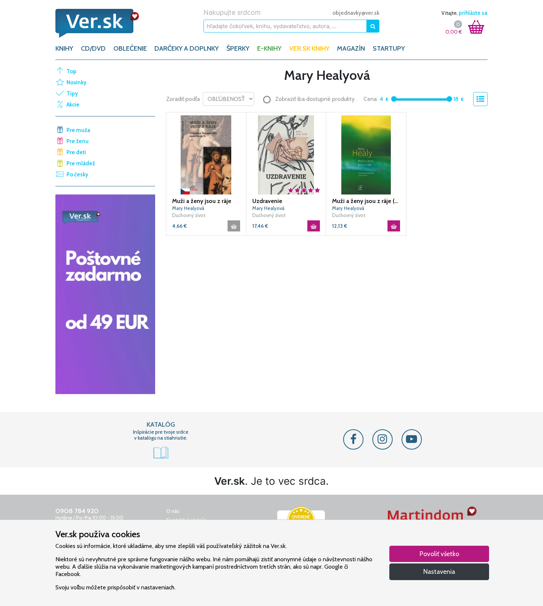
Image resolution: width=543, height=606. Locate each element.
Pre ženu (77, 141)
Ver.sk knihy (309, 48)
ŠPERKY (237, 48)
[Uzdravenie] (286, 154)
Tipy (72, 93)
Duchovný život (188, 215)
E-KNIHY (269, 48)
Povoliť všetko (439, 554)
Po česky (77, 174)
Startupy (389, 48)
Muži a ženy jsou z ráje (201, 200)
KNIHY (64, 48)
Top (71, 71)
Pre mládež (80, 163)
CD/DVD (93, 48)
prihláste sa (473, 13)
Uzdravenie (267, 200)
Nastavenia (439, 571)
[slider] (394, 99)
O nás (173, 511)
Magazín (351, 48)
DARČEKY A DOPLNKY (186, 48)
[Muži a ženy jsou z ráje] (206, 154)
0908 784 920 (77, 511)
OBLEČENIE (130, 48)
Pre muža (78, 130)
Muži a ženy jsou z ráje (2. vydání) (366, 200)
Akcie (72, 104)
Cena (370, 98)
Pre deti (76, 152)
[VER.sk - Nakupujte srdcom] (105, 23)
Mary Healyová (188, 208)
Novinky (76, 82)
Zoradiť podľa (183, 98)
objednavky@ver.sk (355, 13)
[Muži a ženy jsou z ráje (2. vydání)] (366, 154)
